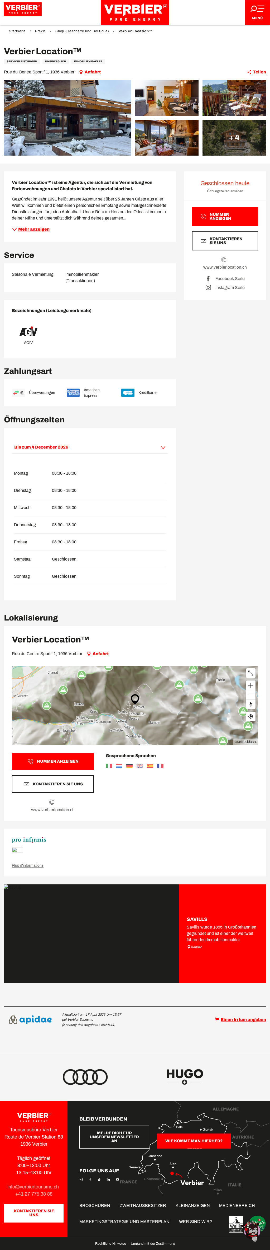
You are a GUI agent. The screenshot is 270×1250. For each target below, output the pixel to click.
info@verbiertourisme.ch (33, 1187)
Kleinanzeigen (193, 1205)
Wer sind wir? (195, 1221)
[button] (67, 118)
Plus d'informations (28, 865)
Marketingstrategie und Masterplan (124, 1221)
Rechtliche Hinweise (111, 1244)
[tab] (85, 447)
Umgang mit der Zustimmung (153, 1244)
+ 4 (234, 137)
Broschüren (94, 1205)
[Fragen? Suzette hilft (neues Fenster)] (251, 1231)
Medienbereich (237, 1205)
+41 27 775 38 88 (33, 1194)
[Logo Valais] (236, 1224)
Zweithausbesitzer (143, 1205)
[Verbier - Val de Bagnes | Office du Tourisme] (135, 12)
